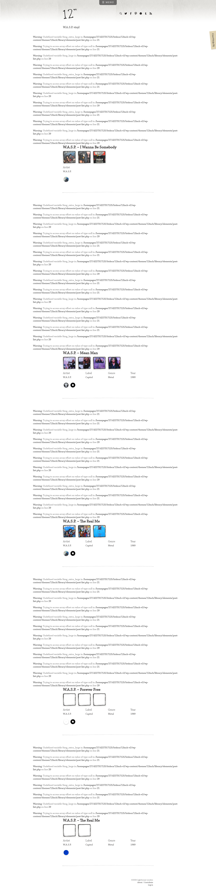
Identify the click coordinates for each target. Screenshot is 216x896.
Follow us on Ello (141, 13)
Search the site (121, 13)
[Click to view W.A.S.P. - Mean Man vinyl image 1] (69, 363)
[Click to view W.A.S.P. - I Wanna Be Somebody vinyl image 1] (69, 157)
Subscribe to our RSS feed (151, 13)
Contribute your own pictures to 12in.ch (212, 40)
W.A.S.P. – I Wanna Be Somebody (89, 147)
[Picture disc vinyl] (66, 179)
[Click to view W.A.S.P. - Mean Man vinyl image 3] (99, 363)
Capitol (89, 377)
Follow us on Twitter (126, 13)
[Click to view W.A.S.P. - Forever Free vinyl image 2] (84, 700)
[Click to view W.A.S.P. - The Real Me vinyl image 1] (69, 531)
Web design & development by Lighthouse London (74, 884)
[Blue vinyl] (66, 852)
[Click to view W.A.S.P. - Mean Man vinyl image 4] (114, 363)
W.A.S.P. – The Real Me (81, 521)
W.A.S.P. (67, 171)
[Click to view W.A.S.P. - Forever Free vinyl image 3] (99, 700)
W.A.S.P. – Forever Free (81, 689)
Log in (150, 885)
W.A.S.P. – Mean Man (80, 353)
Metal (111, 377)
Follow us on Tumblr (146, 13)
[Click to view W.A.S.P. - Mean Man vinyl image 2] (84, 363)
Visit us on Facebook (131, 13)
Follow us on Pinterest (136, 13)
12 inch (70, 14)
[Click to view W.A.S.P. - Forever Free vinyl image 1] (69, 700)
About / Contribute (145, 882)
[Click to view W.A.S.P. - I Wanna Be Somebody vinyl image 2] (84, 157)
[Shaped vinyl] (72, 385)
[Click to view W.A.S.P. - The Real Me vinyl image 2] (84, 531)
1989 (133, 377)
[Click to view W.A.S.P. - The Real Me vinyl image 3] (99, 531)
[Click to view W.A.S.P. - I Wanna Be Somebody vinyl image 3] (99, 157)
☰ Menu (108, 2)
